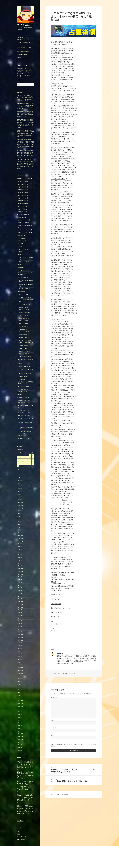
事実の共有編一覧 (23, 307)
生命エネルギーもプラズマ (61, 293)
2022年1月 (19, 632)
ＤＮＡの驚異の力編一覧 (25, 356)
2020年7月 (19, 681)
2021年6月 (19, 651)
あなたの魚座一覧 (22, 211)
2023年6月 (19, 585)
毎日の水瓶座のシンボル (24, 413)
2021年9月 (19, 643)
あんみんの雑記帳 (21, 238)
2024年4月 (19, 557)
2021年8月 (19, 645)
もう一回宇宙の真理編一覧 (24, 386)
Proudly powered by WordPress (59, 794)
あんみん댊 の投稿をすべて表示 (65, 663)
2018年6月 (19, 750)
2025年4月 (19, 524)
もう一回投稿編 (21, 379)
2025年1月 (19, 533)
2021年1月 (19, 665)
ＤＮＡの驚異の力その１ (58, 178)
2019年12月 (20, 701)
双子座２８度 (69, 573)
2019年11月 (20, 703)
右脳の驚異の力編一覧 (24, 312)
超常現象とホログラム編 (25, 340)
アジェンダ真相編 (23, 294)
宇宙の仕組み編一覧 (24, 318)
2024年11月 (20, 538)
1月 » (22, 470)
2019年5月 (19, 720)
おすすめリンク (21, 57)
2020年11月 (20, 670)
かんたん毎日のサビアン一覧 (25, 230)
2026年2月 (19, 497)
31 (18, 466)
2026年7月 (19, 483)
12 (23, 459)
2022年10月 (20, 607)
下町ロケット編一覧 (24, 262)
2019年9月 (19, 709)
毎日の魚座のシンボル (23, 438)
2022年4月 (19, 623)
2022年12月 (20, 601)
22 (30, 461)
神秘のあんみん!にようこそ (24, 37)
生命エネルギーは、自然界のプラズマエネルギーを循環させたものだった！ (25, 795)
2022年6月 (19, 618)
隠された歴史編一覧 (24, 345)
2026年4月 (19, 491)
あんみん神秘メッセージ (23, 270)
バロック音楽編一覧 (23, 249)
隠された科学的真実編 (24, 351)
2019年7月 (19, 714)
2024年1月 (19, 566)
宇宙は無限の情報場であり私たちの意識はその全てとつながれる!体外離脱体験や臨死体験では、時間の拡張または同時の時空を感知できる (25, 133)
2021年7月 (19, 648)
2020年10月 (20, 673)
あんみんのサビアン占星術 (24, 220)
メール (53, 728)
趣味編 (19, 254)
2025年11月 (20, 505)
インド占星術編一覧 (22, 392)
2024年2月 (19, 563)
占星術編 (20, 252)
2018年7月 (19, 747)
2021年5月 (19, 654)
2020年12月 (20, 667)
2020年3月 (19, 692)
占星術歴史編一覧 (56, 612)
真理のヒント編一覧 (24, 332)
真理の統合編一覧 (23, 334)
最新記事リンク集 (23, 323)
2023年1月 (19, 599)
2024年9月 (19, 544)
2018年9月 (19, 742)
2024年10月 (20, 541)
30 (32, 464)
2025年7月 (19, 516)
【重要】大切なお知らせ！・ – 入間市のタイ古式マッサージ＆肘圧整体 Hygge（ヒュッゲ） (25, 811)
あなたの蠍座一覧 (22, 209)
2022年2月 (19, 629)
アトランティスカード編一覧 (25, 232)
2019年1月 (19, 731)
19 (23, 461)
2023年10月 (20, 574)
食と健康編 (20, 267)
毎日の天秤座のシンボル (24, 403)
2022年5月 (19, 621)
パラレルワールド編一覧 (25, 297)
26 (23, 464)
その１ (56, 148)
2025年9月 (19, 511)
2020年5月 (19, 687)
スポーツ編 (20, 243)
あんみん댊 (65, 673)
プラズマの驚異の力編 (24, 304)
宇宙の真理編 (21, 291)
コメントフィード (21, 837)
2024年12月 (20, 535)
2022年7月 (19, 615)
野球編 (20, 246)
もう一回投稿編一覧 (22, 54)
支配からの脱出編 (23, 321)
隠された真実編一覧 (24, 348)
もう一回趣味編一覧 (23, 389)
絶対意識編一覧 (23, 376)
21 (27, 461)
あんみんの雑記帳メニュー (23, 51)
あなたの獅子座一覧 (23, 203)
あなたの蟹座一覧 (22, 206)
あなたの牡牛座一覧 (23, 198)
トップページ (55, 617)
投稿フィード (20, 834)
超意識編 (20, 364)
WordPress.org (21, 839)
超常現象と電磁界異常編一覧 (26, 343)
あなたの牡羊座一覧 (23, 200)
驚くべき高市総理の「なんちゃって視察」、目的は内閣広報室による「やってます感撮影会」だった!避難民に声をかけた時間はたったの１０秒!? (25, 154)
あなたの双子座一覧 (23, 184)
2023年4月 (19, 590)
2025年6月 (19, 519)
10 (18, 459)
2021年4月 (19, 656)
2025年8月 (19, 513)
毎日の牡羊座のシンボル (24, 415)
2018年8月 (19, 745)
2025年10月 (20, 508)
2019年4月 (19, 723)
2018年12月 (20, 734)
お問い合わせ (20, 820)
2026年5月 (19, 488)
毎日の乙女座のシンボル (23, 40)
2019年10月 (20, 706)
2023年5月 (19, 588)
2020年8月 (19, 679)
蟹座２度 (53, 577)
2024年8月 (19, 546)
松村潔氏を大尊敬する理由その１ (61, 86)
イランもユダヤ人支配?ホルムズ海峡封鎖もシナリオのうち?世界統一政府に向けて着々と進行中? (25, 806)
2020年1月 (19, 698)
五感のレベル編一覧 (24, 310)
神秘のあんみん (23, 25)
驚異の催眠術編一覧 (24, 354)
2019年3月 (19, 725)
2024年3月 (19, 560)
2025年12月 (20, 502)
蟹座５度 (53, 581)
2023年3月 (19, 593)
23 (32, 461)
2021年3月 (19, 659)
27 (25, 464)
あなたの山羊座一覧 (23, 192)
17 (18, 461)
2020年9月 (19, 676)
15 (30, 459)
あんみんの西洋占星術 (23, 222)
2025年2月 (19, 530)
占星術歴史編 (21, 235)
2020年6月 (19, 684)
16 (32, 459)
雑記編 (19, 264)
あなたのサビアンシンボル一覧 (24, 178)
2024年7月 (19, 549)
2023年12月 (20, 568)
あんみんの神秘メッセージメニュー (24, 48)
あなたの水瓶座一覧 (23, 195)
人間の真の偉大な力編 (24, 366)
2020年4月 (19, 690)
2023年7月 (19, 582)
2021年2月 (19, 662)
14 (27, 459)
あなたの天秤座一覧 (23, 187)
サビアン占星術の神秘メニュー (24, 43)
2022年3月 (19, 626)
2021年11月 (20, 637)
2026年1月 (19, 499)
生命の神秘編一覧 (23, 326)
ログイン (19, 831)
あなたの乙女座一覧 (23, 181)
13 (25, 459)
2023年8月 (19, 579)
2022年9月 (19, 610)
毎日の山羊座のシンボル (24, 410)
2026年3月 (19, 494)
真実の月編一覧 (23, 329)
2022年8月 (19, 612)
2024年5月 (19, 555)
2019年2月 (19, 728)
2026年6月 (19, 486)
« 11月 (18, 470)
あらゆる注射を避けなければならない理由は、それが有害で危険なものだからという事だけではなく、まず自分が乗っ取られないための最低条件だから (25, 764)
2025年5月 (19, 522)
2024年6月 (19, 552)
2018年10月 (20, 739)
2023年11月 (20, 571)
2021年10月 (20, 640)
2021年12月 (20, 634)
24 (18, 464)
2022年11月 (20, 604)
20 (25, 461)
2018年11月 (20, 736)
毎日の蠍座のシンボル (23, 436)
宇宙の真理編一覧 (56, 603)
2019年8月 (19, 712)
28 (27, 464)
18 (20, 461)
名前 (53, 720)
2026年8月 (19, 480)
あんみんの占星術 (21, 217)
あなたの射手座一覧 (23, 189)
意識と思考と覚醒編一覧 (25, 373)
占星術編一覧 (55, 599)
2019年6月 (19, 717)
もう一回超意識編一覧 (24, 289)
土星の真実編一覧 (23, 315)
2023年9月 (19, 577)
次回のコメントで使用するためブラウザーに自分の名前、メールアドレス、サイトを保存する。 (73, 745)
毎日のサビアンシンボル (23, 397)
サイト (52, 735)
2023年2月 (19, 596)
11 (20, 459)
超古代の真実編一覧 (24, 337)
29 (30, 464)
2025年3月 (19, 527)
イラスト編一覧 (22, 241)
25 (20, 464)
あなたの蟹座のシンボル (23, 214)
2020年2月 (19, 695)
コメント (54, 697)
